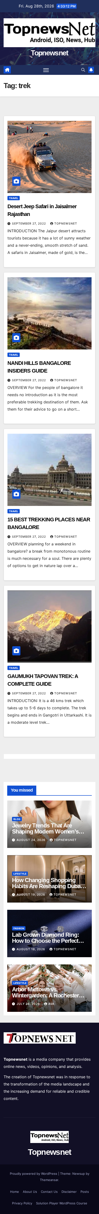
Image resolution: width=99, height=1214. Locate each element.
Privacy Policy (22, 1203)
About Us (30, 1192)
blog (16, 819)
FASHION (18, 928)
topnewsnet (65, 223)
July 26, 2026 (29, 1004)
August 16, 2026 (31, 949)
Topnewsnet (49, 53)
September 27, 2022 (29, 223)
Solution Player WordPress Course (61, 1203)
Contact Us (49, 1192)
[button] (83, 69)
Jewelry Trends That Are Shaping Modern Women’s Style (45, 831)
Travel (13, 198)
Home (14, 1192)
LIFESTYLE (19, 873)
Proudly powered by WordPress (34, 1173)
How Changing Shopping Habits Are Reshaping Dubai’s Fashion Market (49, 886)
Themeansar (49, 1180)
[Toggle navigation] (46, 70)
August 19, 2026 (31, 894)
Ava (51, 1004)
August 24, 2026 (31, 840)
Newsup (78, 1173)
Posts (84, 1192)
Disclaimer (69, 1192)
